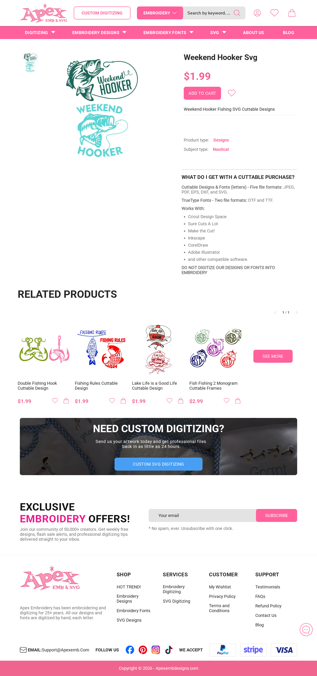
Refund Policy (268, 606)
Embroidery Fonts (164, 32)
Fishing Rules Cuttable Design (96, 386)
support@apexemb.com (65, 650)
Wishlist (274, 13)
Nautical (221, 149)
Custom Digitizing (102, 13)
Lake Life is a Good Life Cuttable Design (154, 386)
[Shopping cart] (291, 13)
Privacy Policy (222, 596)
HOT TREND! (129, 587)
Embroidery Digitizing (174, 589)
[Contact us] (306, 629)
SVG (214, 32)
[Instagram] (156, 650)
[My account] (257, 13)
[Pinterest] (143, 650)
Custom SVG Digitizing (158, 464)
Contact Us (265, 615)
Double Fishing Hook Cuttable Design (37, 386)
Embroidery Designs (95, 32)
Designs (221, 140)
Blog (288, 32)
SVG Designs (129, 620)
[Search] (237, 13)
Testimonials (267, 587)
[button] (102, 108)
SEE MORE (272, 356)
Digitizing (36, 32)
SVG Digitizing (176, 601)
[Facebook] (130, 650)
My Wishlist (220, 587)
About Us (253, 32)
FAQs (260, 596)
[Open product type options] (174, 13)
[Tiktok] (169, 650)
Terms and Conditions (219, 608)
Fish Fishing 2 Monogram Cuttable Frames (213, 386)
